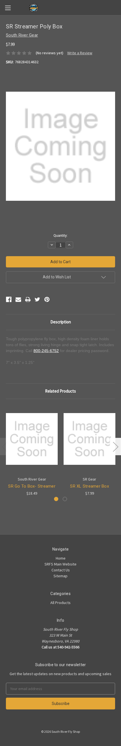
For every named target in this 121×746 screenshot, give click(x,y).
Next (115, 446)
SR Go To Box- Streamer (31, 486)
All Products (60, 602)
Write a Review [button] (79, 52)
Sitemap (60, 575)
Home (61, 558)
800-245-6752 (46, 350)
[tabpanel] (32, 450)
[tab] (56, 499)
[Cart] (118, 7)
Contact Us (60, 570)
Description (60, 321)
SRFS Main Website (60, 564)
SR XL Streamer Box (89, 486)
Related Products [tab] (60, 391)
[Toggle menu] (7, 7)
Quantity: (60, 235)
